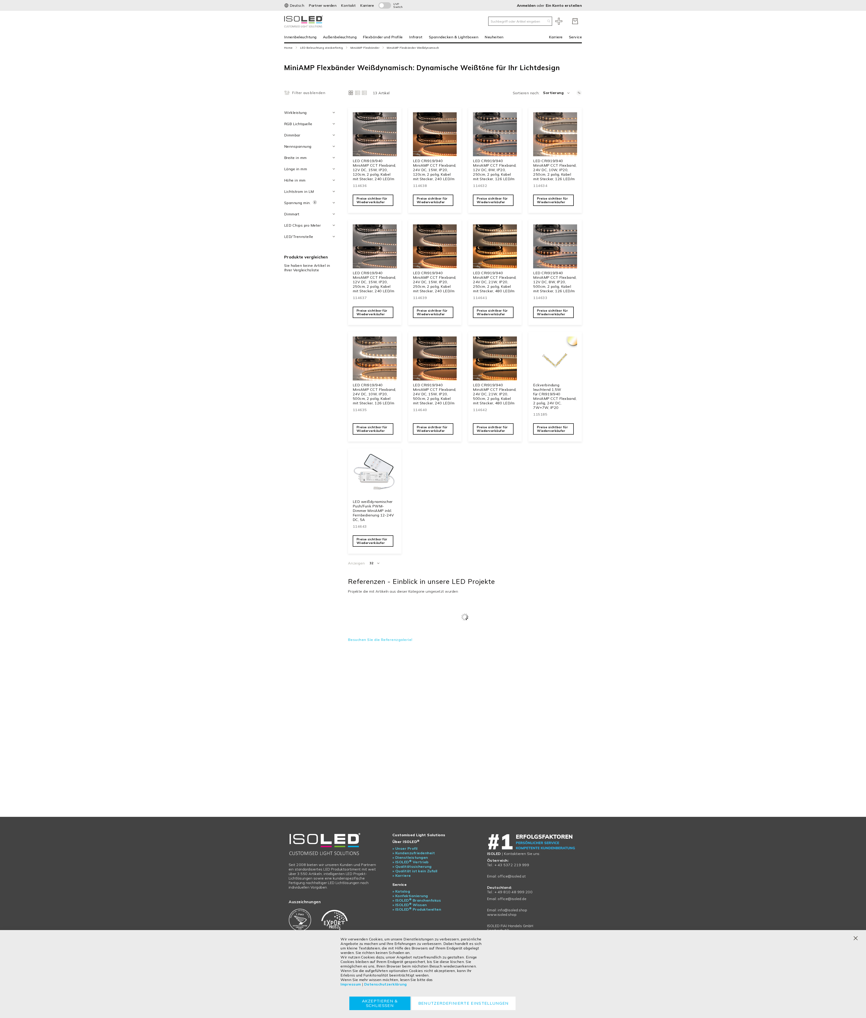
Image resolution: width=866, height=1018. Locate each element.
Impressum (351, 984)
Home (288, 47)
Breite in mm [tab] (295, 157)
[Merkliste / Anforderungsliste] (558, 21)
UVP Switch (398, 5)
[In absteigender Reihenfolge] (579, 93)
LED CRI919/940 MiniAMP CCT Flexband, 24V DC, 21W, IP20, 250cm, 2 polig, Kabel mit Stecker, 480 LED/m (494, 282)
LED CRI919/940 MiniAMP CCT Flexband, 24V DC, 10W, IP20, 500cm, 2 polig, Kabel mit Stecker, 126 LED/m (374, 394)
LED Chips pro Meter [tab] (302, 225)
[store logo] (304, 21)
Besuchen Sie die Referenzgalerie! (380, 639)
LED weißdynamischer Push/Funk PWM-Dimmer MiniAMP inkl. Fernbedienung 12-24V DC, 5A (373, 510)
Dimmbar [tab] (292, 135)
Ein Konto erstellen (564, 5)
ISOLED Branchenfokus (416, 900)
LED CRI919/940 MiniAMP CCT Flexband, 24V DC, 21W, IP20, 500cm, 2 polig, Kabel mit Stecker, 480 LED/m (494, 394)
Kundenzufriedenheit (413, 853)
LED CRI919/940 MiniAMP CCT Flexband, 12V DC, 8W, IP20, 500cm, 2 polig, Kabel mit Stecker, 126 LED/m (554, 282)
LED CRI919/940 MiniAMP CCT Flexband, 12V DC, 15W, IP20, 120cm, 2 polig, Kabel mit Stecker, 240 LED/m (374, 170)
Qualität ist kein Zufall (414, 871)
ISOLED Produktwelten (416, 909)
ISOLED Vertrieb (410, 862)
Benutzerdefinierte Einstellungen (463, 1003)
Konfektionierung (410, 896)
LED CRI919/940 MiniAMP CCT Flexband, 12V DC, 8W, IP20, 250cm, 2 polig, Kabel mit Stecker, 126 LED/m (494, 170)
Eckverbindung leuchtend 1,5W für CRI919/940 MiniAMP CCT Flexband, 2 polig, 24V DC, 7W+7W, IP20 (554, 396)
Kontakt (348, 5)
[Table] (364, 93)
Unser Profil (405, 848)
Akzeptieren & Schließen (380, 1003)
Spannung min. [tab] (298, 202)
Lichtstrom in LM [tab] (299, 191)
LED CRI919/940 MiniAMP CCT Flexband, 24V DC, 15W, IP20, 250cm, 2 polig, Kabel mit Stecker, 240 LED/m (434, 282)
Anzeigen (356, 563)
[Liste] (357, 93)
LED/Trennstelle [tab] (298, 236)
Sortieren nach (526, 93)
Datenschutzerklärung (385, 984)
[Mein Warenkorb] (575, 21)
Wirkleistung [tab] (295, 112)
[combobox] (520, 21)
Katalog (401, 891)
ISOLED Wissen (409, 905)
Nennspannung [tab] (297, 146)
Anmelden (527, 5)
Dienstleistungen (410, 857)
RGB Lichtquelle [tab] (298, 124)
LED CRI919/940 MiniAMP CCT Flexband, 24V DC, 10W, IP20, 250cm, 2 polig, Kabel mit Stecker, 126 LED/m (554, 170)
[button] (294, 5)
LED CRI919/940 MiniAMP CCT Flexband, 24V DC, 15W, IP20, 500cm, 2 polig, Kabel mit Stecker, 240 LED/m (434, 394)
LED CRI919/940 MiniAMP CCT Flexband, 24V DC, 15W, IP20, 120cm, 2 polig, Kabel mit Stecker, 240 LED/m (434, 170)
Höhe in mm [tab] (295, 180)
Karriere (367, 5)
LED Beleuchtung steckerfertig (321, 47)
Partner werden (322, 5)
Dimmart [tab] (291, 214)
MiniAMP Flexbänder (365, 47)
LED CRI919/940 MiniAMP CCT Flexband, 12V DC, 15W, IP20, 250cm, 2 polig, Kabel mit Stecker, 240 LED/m (374, 282)
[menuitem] (302, 36)
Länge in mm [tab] (295, 169)
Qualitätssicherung (412, 866)
